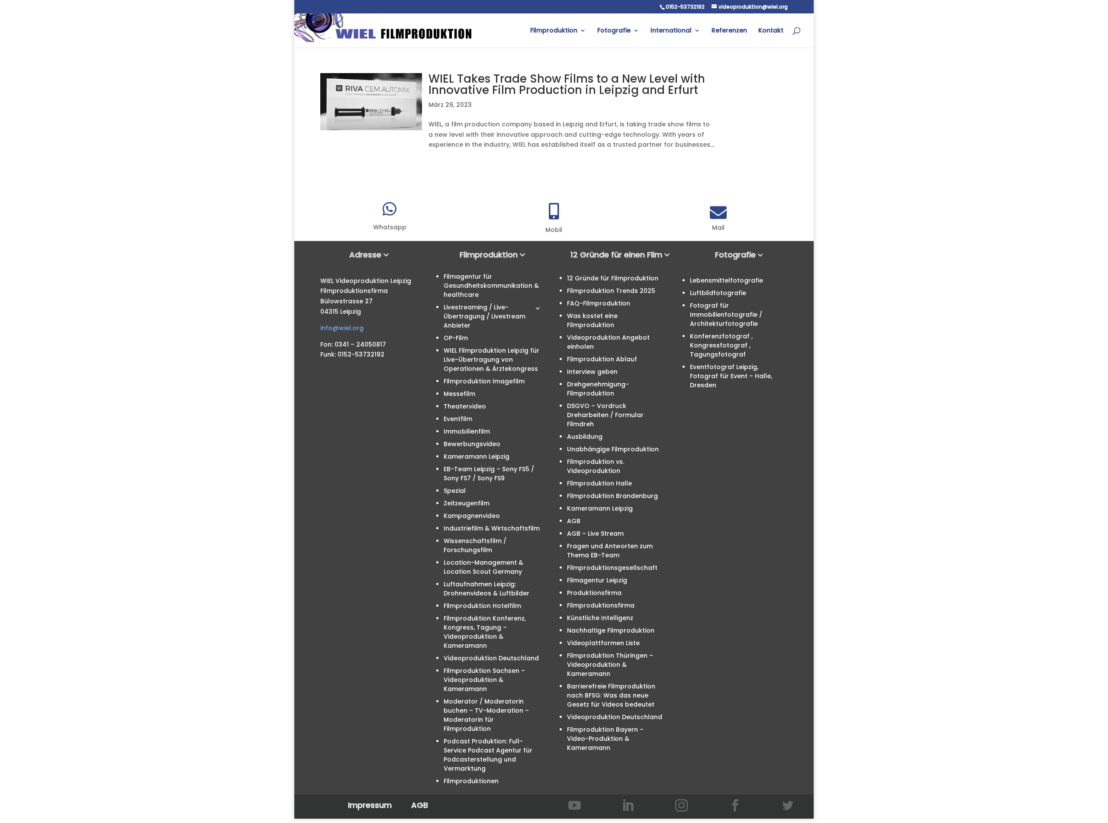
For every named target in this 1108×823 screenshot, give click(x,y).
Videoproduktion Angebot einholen (608, 342)
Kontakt (770, 31)
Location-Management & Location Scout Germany (483, 567)
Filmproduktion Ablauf (602, 359)
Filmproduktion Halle (599, 483)
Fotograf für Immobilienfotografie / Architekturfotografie (726, 314)
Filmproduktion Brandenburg (612, 496)
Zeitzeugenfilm (467, 503)
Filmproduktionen (471, 781)
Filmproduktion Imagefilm (484, 381)
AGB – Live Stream (595, 533)
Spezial (455, 490)
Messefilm (459, 393)
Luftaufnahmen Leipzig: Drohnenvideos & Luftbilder (486, 589)
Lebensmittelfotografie (726, 280)
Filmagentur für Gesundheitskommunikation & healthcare (491, 285)
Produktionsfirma (594, 592)
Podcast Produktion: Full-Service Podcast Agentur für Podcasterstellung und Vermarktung (488, 755)
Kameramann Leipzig (476, 456)
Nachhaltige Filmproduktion (610, 630)
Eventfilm (458, 419)
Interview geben (592, 371)
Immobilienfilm (467, 431)
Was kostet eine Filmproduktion (592, 320)
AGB (573, 521)
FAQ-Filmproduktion (598, 303)
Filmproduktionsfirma (601, 605)
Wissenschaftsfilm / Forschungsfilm (475, 545)
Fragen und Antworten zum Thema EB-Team (610, 550)
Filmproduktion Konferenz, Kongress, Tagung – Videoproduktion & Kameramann (485, 632)
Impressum (370, 805)
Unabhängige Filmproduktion (613, 449)
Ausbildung (584, 436)
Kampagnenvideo (472, 515)
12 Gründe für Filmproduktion (612, 278)
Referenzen (729, 31)
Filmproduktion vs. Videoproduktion (595, 466)
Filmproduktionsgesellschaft (612, 567)
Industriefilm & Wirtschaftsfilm (492, 528)
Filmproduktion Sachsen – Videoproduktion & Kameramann (484, 679)
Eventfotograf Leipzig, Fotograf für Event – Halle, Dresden (731, 376)
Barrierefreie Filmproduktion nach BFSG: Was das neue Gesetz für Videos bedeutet (611, 695)
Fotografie (614, 31)
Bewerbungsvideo (472, 444)
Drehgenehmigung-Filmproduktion (598, 389)
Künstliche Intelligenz (600, 618)
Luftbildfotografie (718, 293)
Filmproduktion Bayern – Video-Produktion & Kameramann (605, 738)
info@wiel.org (342, 328)
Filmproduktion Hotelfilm (482, 605)
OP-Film (456, 338)
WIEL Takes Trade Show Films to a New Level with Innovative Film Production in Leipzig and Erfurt (566, 84)
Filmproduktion (553, 31)
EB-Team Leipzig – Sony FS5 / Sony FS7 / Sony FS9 (489, 473)
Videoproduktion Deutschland (491, 658)
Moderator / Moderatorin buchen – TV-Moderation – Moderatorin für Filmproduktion (486, 715)
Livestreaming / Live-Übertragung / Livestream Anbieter (484, 316)
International (671, 31)
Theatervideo (465, 406)
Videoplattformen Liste (603, 643)
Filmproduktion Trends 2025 (611, 290)
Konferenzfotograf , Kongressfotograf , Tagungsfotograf (721, 345)
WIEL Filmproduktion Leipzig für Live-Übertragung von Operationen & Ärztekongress (491, 359)
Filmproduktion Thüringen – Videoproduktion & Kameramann (610, 664)
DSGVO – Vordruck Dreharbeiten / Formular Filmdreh (605, 415)
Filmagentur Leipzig (597, 580)
